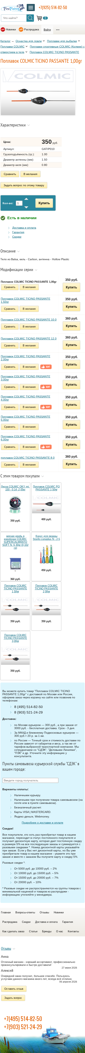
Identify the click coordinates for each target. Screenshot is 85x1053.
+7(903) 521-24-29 (23, 1027)
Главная (6, 912)
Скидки (16, 236)
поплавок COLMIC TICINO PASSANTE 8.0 (28, 457)
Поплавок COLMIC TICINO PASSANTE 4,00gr (25, 398)
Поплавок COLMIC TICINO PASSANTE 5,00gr (25, 418)
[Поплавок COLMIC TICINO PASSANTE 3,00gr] (15, 655)
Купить (44, 203)
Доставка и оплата (24, 227)
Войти (47, 29)
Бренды (46, 931)
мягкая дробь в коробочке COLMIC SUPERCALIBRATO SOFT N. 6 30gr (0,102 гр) (15, 542)
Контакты (73, 931)
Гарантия (18, 232)
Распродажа (31, 29)
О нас (59, 931)
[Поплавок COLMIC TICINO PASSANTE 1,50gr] (15, 606)
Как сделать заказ (13, 931)
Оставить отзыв (13, 988)
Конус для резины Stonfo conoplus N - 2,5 (46, 538)
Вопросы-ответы (25, 912)
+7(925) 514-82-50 (53, 7)
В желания (30, 174)
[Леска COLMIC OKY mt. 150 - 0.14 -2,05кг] (15, 505)
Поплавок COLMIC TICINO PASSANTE (54, 52)
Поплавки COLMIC (12, 46)
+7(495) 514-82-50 (23, 1019)
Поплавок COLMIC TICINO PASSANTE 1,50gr (25, 300)
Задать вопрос (13, 997)
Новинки (11, 29)
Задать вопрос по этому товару (24, 185)
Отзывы (44, 912)
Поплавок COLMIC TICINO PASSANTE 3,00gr (25, 378)
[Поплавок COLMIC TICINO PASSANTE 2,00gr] (46, 606)
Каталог (5, 41)
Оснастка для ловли (29, 41)
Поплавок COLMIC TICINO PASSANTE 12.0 (29, 338)
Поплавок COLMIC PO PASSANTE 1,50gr (46, 488)
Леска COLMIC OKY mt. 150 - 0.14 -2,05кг (15, 488)
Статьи (33, 931)
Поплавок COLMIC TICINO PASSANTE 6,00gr (25, 438)
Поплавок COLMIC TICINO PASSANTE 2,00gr (25, 358)
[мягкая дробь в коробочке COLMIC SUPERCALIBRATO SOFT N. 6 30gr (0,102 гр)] (15, 563)
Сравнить (10, 174)
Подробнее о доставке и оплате (42, 822)
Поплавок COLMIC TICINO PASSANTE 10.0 (29, 319)
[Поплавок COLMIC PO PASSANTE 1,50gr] (46, 504)
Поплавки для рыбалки (62, 41)
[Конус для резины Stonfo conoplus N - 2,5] (46, 554)
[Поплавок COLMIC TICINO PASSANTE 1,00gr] (38, 114)
